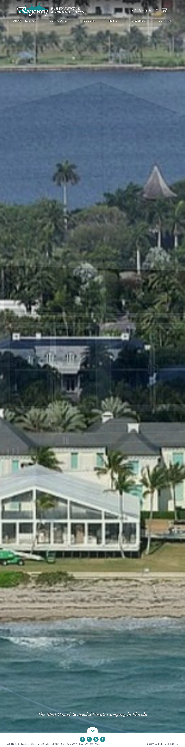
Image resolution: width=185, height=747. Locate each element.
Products (87, 20)
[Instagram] (96, 739)
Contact (165, 20)
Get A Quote (58, 20)
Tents (113, 20)
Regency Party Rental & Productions (50, 9)
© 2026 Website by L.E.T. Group (162, 744)
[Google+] (89, 739)
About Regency (24, 20)
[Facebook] (82, 739)
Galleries (138, 20)
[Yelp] (102, 739)
